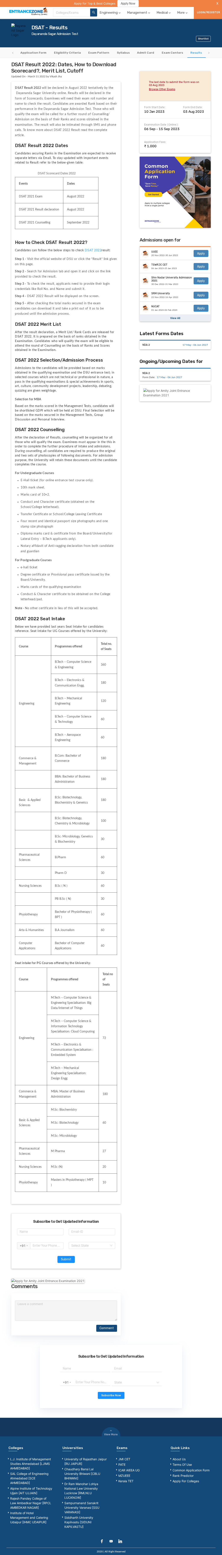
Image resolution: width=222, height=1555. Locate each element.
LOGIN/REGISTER (208, 12)
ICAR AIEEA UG (129, 1470)
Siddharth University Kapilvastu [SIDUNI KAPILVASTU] (78, 1522)
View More (111, 1434)
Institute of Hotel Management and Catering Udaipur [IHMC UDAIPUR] (29, 1517)
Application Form (33, 52)
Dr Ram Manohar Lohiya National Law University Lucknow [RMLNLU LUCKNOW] (81, 1490)
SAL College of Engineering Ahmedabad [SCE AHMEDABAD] (29, 1478)
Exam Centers (172, 52)
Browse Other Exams (162, 89)
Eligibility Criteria (67, 52)
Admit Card (145, 52)
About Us (179, 1459)
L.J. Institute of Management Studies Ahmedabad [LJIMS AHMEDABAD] (30, 1463)
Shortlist (203, 38)
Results (196, 52)
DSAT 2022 (93, 250)
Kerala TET (126, 1481)
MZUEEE (124, 1475)
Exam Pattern (98, 52)
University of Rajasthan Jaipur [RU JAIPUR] (85, 1461)
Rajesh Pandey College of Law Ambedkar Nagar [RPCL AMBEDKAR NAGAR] (30, 1503)
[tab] (33, 52)
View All (175, 318)
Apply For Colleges (186, 1481)
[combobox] (71, 12)
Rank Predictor (183, 1475)
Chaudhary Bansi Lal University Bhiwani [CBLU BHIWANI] (82, 1473)
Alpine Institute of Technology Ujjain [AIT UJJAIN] (31, 1491)
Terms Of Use (182, 1464)
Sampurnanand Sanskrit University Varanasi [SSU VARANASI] (81, 1507)
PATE (122, 1464)
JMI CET (124, 1459)
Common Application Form (191, 1470)
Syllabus (123, 52)
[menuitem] (110, 12)
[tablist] (111, 52)
